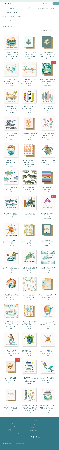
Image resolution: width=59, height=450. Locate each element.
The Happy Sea (11, 443)
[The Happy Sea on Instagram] (8, 3)
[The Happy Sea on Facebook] (3, 3)
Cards (11, 8)
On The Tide (33, 424)
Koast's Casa (16, 16)
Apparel (5, 16)
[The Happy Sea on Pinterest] (5, 3)
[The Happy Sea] (30, 8)
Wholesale (46, 8)
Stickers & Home (11, 12)
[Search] (54, 8)
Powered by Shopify (21, 443)
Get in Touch (33, 430)
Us (39, 8)
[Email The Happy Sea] (11, 3)
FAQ (31, 433)
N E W (12, 20)
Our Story (32, 427)
